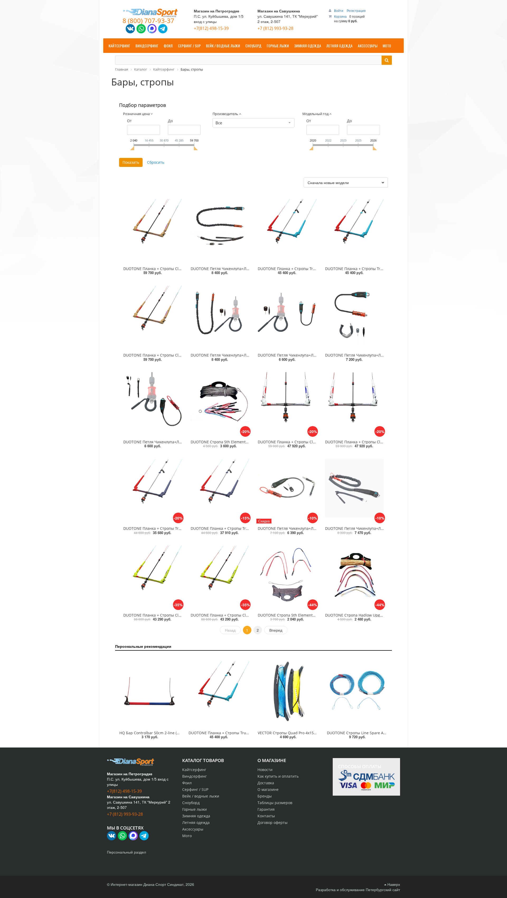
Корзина (340, 16)
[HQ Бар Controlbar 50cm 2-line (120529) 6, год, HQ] (149, 691)
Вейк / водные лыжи (200, 796)
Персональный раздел (126, 852)
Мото (187, 835)
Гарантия (266, 809)
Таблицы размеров (274, 802)
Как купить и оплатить (278, 776)
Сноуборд (191, 802)
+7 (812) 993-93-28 (275, 28)
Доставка (265, 782)
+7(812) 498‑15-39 (211, 28)
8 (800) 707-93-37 (148, 20)
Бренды (264, 796)
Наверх (393, 884)
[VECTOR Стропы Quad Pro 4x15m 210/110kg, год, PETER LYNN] (288, 691)
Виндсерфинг (194, 776)
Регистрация (356, 10)
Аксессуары (192, 829)
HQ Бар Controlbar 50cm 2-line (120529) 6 (156, 732)
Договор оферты (272, 822)
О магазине (268, 789)
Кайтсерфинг (194, 769)
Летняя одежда (196, 822)
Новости (265, 769)
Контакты (266, 815)
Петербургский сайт (383, 889)
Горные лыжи (194, 809)
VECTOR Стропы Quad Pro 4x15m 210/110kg (297, 732)
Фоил (187, 782)
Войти (339, 10)
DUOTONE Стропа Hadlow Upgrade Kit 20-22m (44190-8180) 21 (381, 615)
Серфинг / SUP (195, 789)
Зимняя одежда (196, 815)
